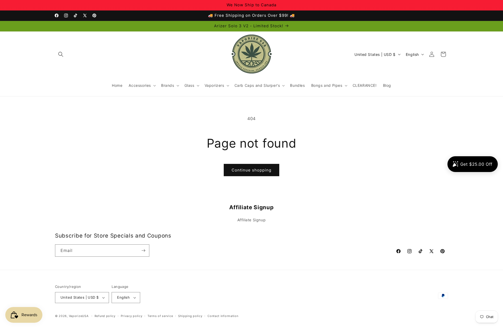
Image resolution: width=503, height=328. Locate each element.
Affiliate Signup (251, 220)
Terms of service (160, 316)
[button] (61, 54)
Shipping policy (190, 316)
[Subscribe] (143, 250)
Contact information (222, 316)
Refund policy (105, 316)
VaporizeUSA (79, 316)
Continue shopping (251, 170)
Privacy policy (132, 316)
